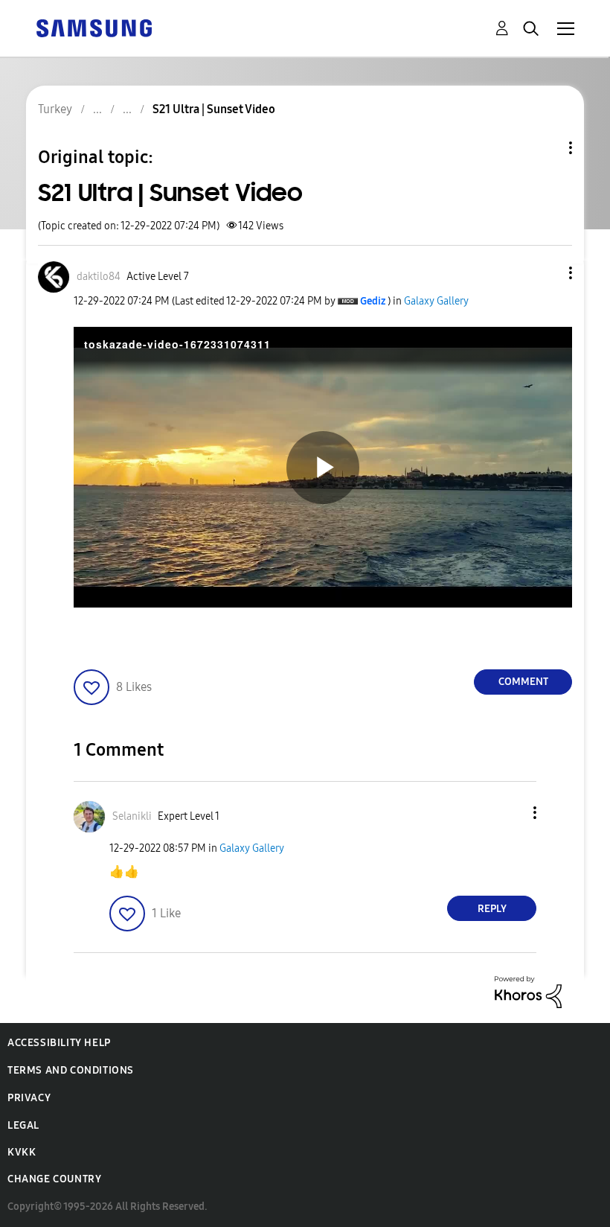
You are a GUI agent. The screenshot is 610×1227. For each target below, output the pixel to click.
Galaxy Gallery (436, 301)
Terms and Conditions (70, 1070)
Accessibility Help (59, 1042)
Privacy (29, 1097)
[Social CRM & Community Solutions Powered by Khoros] (528, 991)
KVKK (21, 1152)
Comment (523, 681)
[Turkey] (94, 27)
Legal (23, 1125)
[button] (546, 272)
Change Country (54, 1179)
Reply (492, 908)
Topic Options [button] (545, 147)
